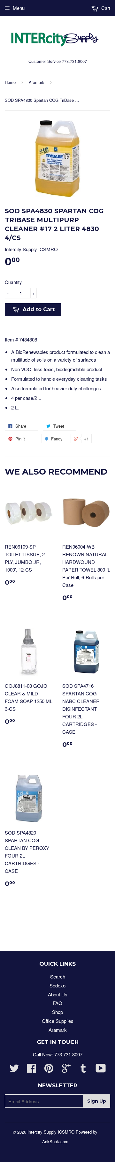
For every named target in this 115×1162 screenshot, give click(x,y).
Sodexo (57, 985)
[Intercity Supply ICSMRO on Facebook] (31, 1070)
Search (57, 976)
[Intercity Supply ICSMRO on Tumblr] (83, 1070)
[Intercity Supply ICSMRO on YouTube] (101, 1070)
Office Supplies (57, 1020)
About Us (57, 994)
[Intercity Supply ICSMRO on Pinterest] (49, 1070)
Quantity (13, 282)
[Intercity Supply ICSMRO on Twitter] (14, 1070)
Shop (57, 1011)
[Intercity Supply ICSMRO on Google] (66, 1070)
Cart (105, 7)
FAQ (57, 1003)
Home (10, 82)
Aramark (36, 82)
